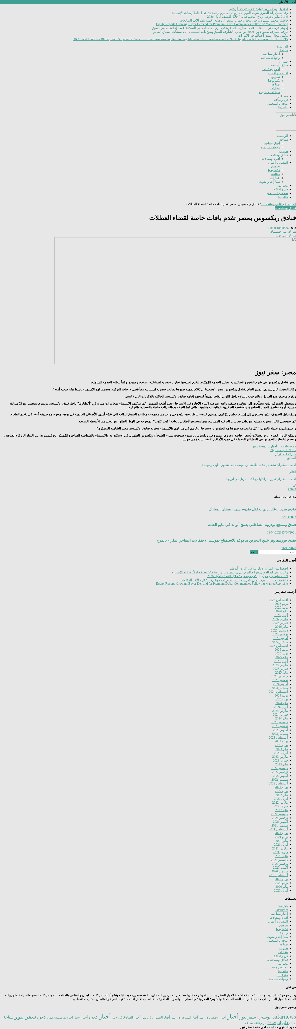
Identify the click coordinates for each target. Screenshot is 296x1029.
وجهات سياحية (270, 57)
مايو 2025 (281, 657)
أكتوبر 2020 (280, 867)
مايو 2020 (281, 886)
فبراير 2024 (280, 714)
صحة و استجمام (277, 103)
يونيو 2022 (281, 791)
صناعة (275, 84)
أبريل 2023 (281, 752)
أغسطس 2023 (278, 737)
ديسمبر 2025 (279, 630)
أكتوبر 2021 (280, 821)
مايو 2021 (281, 840)
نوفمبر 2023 (280, 726)
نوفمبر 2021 (280, 817)
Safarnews (281, 910)
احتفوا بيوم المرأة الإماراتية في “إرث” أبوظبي (258, 9)
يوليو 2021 (281, 833)
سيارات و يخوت (269, 92)
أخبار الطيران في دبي (156, 1017)
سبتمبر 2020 (279, 871)
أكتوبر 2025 (280, 638)
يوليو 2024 (281, 695)
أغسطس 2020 (278, 875)
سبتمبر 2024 (279, 687)
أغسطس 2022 (278, 783)
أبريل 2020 (281, 890)
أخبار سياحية (271, 54)
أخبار (280, 446)
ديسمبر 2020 (279, 860)
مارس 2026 (280, 619)
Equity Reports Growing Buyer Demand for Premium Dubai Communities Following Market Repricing (222, 24)
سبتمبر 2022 (279, 779)
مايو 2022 (281, 795)
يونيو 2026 (281, 607)
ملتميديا (283, 107)
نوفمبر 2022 (280, 772)
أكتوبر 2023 (280, 730)
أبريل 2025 (281, 661)
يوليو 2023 (281, 741)
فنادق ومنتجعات (277, 65)
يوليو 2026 (281, 603)
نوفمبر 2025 (280, 634)
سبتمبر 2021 (279, 825)
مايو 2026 (281, 611)
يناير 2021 (281, 856)
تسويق (275, 76)
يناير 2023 (281, 764)
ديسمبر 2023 (279, 722)
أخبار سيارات (78, 1017)
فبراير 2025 (280, 668)
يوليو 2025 (281, 649)
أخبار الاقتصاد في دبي (212, 1017)
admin (272, 227)
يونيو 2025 (281, 653)
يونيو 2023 (281, 745)
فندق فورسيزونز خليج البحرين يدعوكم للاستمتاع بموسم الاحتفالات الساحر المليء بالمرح (226, 540)
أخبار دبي (271, 446)
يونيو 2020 (281, 883)
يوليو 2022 (281, 787)
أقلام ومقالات (271, 69)
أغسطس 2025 (278, 645)
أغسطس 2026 (278, 600)
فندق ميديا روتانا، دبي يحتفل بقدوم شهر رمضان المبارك (252, 509)
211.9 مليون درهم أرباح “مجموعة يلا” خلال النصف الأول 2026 (247, 16)
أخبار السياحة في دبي (184, 1017)
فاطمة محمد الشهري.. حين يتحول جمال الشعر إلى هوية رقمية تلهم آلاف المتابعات (234, 20)
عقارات (275, 88)
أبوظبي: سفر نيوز (255, 1017)
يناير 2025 (281, 672)
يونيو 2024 (281, 699)
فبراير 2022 (280, 806)
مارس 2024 (280, 710)
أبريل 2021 (281, 844)
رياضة (284, 933)
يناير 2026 (281, 626)
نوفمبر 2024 (280, 680)
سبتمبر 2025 (279, 642)
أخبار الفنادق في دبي (126, 1017)
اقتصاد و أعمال (278, 73)
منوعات (282, 975)
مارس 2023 (280, 756)
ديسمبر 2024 (279, 676)
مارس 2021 (280, 848)
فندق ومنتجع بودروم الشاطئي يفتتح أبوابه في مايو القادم (251, 524)
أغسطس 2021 (278, 829)
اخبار (65, 1018)
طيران (283, 61)
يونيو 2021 (281, 837)
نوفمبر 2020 (280, 863)
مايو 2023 (281, 749)
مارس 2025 (280, 665)
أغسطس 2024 (278, 691)
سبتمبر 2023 (279, 733)
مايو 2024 (281, 703)
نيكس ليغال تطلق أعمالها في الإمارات (263, 35)
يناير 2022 (281, 810)
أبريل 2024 (281, 707)
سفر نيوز (257, 446)
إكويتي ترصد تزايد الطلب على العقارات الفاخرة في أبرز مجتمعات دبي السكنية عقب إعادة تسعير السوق (220, 28)
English (283, 906)
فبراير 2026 (280, 622)
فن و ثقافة (281, 99)
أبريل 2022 (281, 798)
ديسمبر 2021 (279, 814)
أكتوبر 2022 (280, 775)
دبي (264, 446)
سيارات (292, 1023)
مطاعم (283, 96)
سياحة (283, 50)
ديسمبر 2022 (279, 768)
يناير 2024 (281, 718)
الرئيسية (282, 46)
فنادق (271, 1022)
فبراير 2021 (280, 852)
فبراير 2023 (280, 760)
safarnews (289, 446)
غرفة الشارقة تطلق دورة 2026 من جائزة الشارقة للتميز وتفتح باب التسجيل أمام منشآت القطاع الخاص (220, 31)
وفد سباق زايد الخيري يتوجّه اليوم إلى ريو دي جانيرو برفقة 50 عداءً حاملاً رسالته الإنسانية (230, 12)
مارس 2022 (280, 802)
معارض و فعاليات (276, 967)
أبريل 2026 (281, 615)
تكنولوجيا (274, 80)
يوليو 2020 (281, 879)
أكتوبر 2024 (280, 684)
